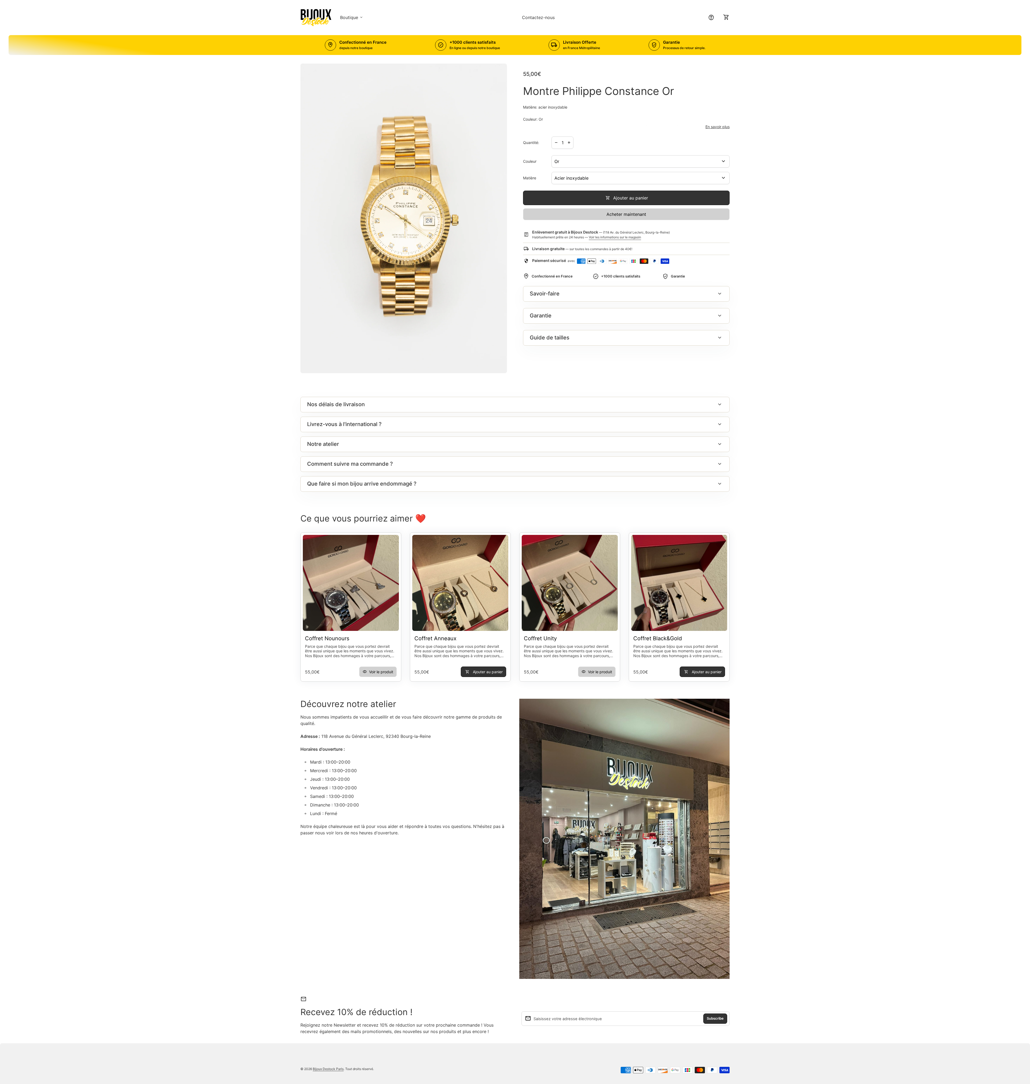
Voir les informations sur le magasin (615, 237)
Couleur (529, 161)
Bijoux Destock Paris (328, 1069)
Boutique (351, 17)
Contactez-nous (538, 17)
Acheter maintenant (626, 214)
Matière (529, 178)
